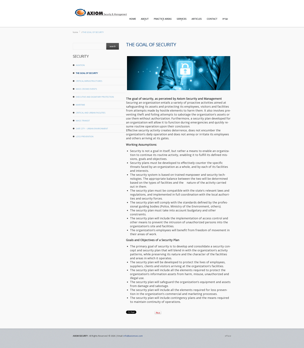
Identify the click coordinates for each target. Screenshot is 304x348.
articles (197, 18)
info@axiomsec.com (133, 335)
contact (212, 18)
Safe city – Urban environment (92, 128)
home (132, 18)
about (144, 19)
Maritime (80, 104)
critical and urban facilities (90, 112)
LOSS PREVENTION (84, 136)
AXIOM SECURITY (80, 335)
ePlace (228, 336)
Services (181, 19)
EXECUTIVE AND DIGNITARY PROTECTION (95, 96)
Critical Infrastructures (89, 81)
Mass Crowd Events (86, 88)
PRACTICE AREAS (162, 19)
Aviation (80, 65)
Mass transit (83, 120)
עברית (225, 18)
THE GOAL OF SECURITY (87, 73)
